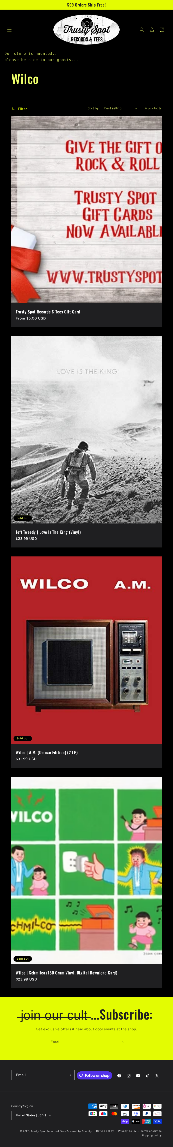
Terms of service (151, 1130)
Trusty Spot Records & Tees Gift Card (48, 311)
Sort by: (94, 108)
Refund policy (105, 1130)
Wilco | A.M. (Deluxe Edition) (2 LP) (47, 752)
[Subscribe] (122, 1042)
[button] (9, 30)
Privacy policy (127, 1130)
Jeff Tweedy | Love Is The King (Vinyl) (48, 532)
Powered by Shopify (79, 1131)
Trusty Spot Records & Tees (48, 1131)
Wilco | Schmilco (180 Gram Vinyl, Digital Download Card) (66, 972)
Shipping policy (151, 1135)
